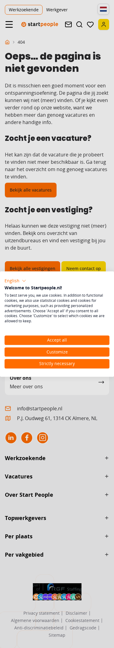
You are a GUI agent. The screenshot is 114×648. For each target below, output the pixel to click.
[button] (15, 280)
